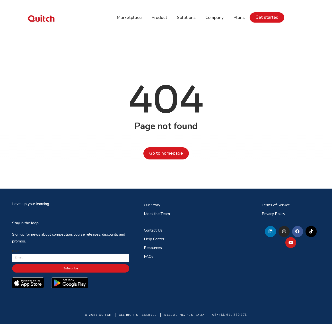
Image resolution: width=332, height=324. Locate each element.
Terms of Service (276, 205)
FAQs (149, 256)
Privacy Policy (273, 213)
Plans (239, 17)
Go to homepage (166, 153)
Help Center (154, 239)
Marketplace (129, 17)
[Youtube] (291, 242)
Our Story (152, 205)
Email (17, 251)
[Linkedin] (270, 231)
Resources (153, 247)
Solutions (186, 17)
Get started (267, 17)
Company (214, 17)
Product (159, 17)
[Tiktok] (311, 231)
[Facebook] (297, 231)
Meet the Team (157, 213)
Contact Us (153, 230)
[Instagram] (284, 231)
